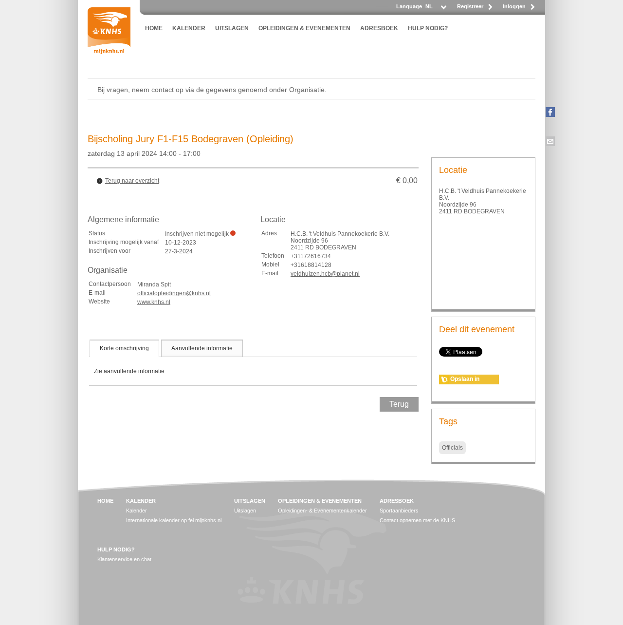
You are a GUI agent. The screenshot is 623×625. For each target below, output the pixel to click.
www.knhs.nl (153, 302)
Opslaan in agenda (464, 380)
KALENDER (188, 28)
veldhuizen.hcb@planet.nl (325, 273)
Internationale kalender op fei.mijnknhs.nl (173, 520)
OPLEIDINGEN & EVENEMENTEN (304, 28)
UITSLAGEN (232, 28)
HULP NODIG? (428, 28)
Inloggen (514, 6)
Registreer (470, 6)
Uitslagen (245, 510)
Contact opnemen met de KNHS (417, 520)
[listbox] (435, 9)
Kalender (136, 510)
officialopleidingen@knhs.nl (174, 293)
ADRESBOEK (379, 28)
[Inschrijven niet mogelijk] (233, 233)
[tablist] (253, 362)
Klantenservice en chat (124, 559)
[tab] (124, 348)
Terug (399, 404)
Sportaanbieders (399, 510)
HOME (154, 28)
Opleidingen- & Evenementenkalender (322, 510)
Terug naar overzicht (132, 180)
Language (409, 6)
